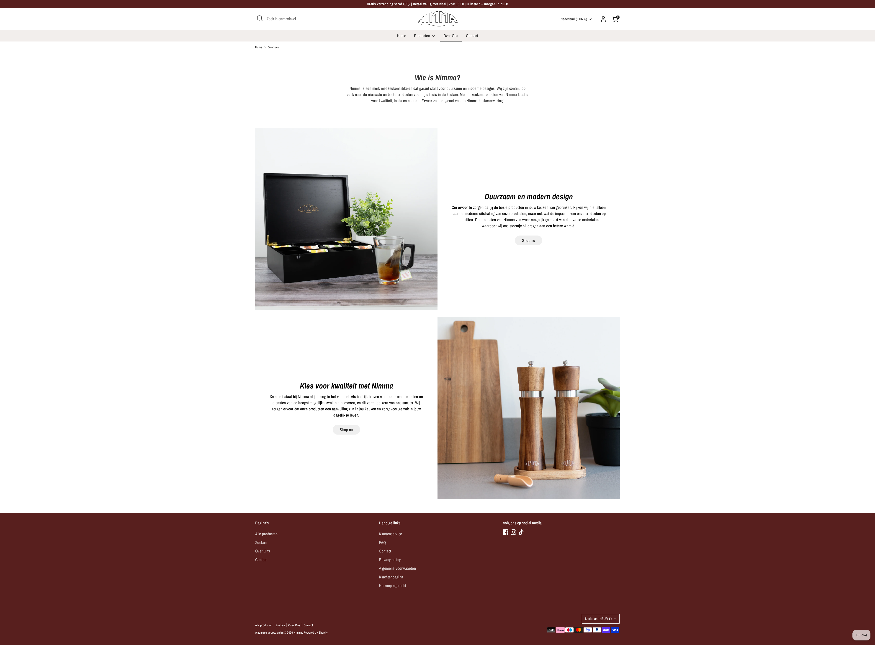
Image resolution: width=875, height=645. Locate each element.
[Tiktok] (521, 532)
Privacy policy (390, 559)
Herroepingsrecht (392, 585)
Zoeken (261, 542)
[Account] (603, 18)
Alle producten (266, 534)
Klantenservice (390, 534)
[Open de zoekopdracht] (259, 18)
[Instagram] (513, 532)
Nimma (298, 632)
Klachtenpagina (391, 577)
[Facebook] (505, 532)
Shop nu (528, 240)
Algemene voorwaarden (397, 568)
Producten (422, 36)
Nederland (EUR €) (574, 19)
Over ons (273, 47)
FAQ (382, 542)
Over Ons (450, 36)
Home (401, 36)
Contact (472, 36)
